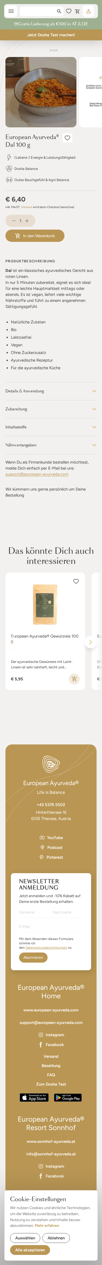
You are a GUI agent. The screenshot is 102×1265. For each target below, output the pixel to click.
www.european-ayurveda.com (51, 1010)
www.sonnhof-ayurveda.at (51, 1141)
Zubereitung (16, 409)
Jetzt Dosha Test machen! (51, 34)
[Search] (59, 11)
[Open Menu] (11, 11)
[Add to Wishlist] (67, 138)
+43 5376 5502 (51, 804)
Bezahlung (51, 1065)
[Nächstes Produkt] (91, 642)
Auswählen (25, 1238)
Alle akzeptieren (30, 1250)
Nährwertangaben (20, 445)
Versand (26, 207)
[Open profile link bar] (88, 11)
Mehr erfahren (47, 1225)
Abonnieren (33, 957)
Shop (54, 50)
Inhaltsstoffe (16, 427)
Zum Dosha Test (51, 1084)
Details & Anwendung (24, 391)
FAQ (51, 1074)
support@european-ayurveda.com (37, 474)
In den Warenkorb (39, 235)
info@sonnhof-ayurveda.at (51, 1154)
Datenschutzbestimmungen (46, 947)
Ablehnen (56, 1238)
